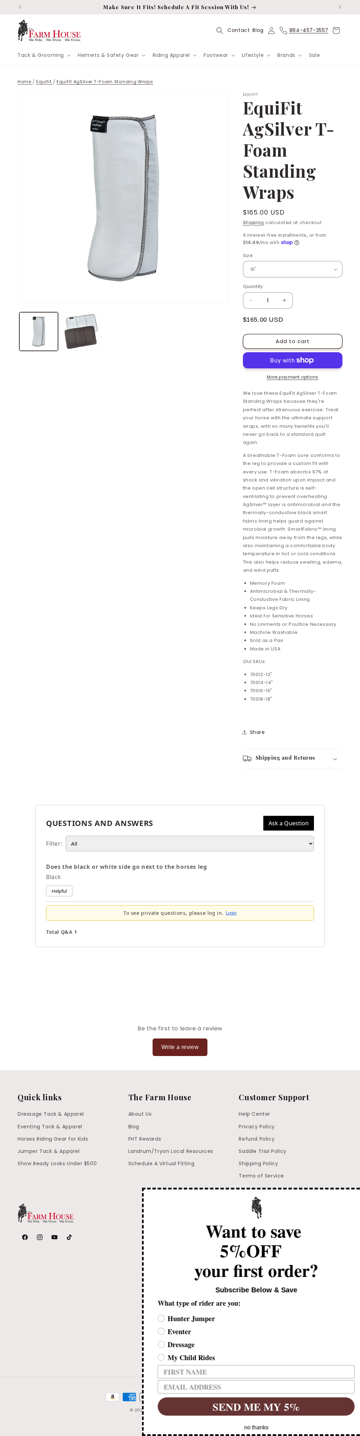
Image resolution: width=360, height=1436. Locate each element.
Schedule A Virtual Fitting (161, 1163)
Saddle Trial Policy (262, 1151)
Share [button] (257, 732)
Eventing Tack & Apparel (50, 1126)
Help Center (254, 1113)
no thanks (246, 1427)
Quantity (253, 286)
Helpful (59, 891)
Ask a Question (289, 823)
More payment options (293, 377)
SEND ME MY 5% (245, 1406)
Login (231, 913)
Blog (257, 30)
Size (248, 255)
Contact (238, 30)
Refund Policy (257, 1138)
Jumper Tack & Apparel (49, 1151)
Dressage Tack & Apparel (51, 1113)
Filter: (54, 843)
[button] (43, 55)
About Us (140, 1113)
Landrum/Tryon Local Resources (170, 1151)
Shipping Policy (258, 1163)
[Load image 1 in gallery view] (38, 331)
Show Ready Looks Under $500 (57, 1163)
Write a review (180, 1047)
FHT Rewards (144, 1138)
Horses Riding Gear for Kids (53, 1138)
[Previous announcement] (20, 7)
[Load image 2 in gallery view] (81, 331)
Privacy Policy (257, 1126)
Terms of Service (261, 1175)
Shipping (253, 222)
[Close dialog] (353, 1194)
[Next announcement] (340, 7)
